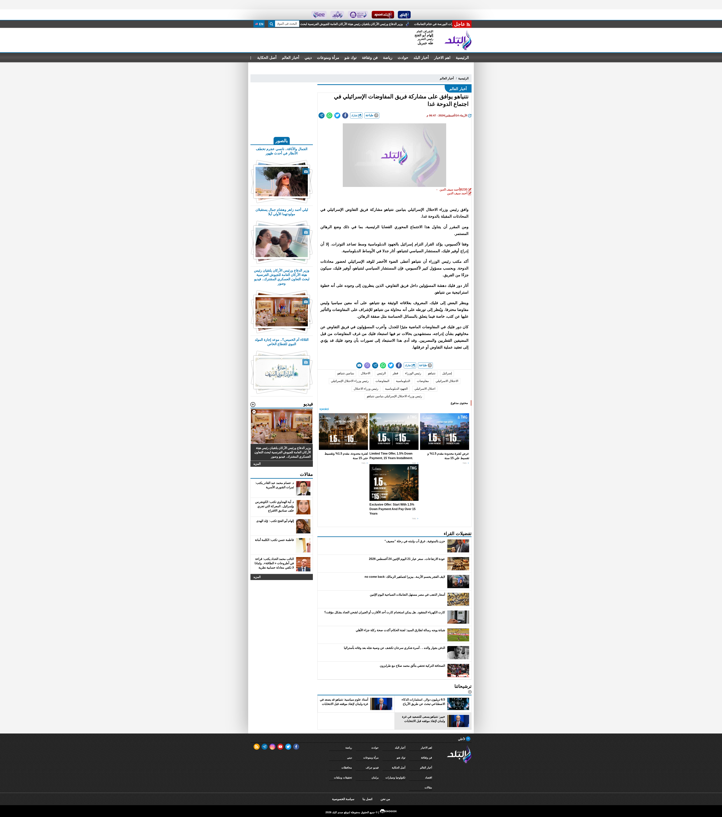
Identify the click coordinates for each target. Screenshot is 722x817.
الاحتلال (365, 373)
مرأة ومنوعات (328, 57)
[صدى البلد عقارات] (337, 14)
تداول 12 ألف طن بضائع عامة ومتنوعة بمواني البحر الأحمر (308, 24)
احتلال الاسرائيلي (424, 388)
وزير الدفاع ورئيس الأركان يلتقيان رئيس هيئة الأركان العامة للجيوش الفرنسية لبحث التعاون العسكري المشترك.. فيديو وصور (431, 24)
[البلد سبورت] (383, 14)
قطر (395, 373)
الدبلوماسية (403, 381)
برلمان (375, 777)
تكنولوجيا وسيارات (395, 777)
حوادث (403, 57)
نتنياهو (431, 373)
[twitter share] (337, 115)
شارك (354, 115)
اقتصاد (428, 777)
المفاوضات (382, 381)
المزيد (257, 463)
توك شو (350, 57)
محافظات (346, 767)
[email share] (322, 115)
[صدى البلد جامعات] (358, 14)
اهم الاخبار (442, 57)
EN (260, 24)
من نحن (385, 799)
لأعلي (462, 739)
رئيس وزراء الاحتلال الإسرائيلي (350, 381)
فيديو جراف (372, 767)
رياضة (387, 57)
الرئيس (381, 373)
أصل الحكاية (267, 57)
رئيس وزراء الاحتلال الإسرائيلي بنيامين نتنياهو (394, 396)
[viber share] (367, 365)
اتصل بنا (367, 799)
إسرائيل (447, 373)
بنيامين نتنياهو (345, 373)
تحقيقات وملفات (343, 777)
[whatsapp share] (329, 115)
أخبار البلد (421, 57)
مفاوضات (423, 381)
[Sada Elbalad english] (319, 14)
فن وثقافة (370, 57)
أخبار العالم (290, 57)
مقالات (428, 787)
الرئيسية (462, 57)
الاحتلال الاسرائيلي (447, 381)
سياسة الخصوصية (343, 799)
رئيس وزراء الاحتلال (366, 388)
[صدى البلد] (458, 40)
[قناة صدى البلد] (404, 14)
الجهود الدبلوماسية (396, 388)
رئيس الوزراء (413, 373)
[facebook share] (345, 115)
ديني (308, 57)
